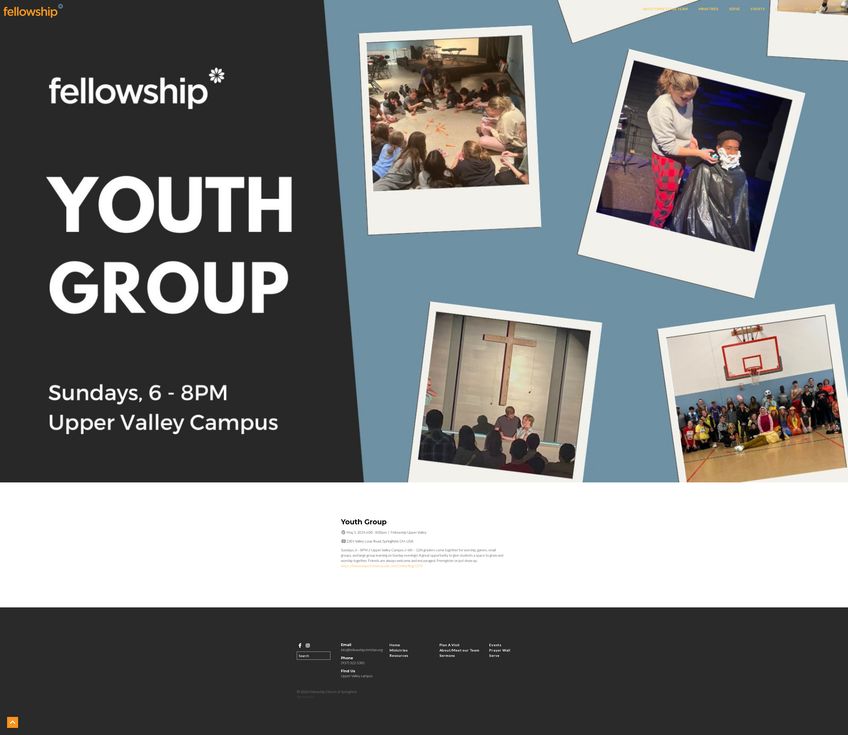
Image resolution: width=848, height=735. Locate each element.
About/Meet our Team (665, 9)
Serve (734, 9)
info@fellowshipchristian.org (362, 650)
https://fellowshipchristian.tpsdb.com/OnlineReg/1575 (382, 566)
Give (840, 9)
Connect (784, 9)
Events (758, 9)
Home (395, 645)
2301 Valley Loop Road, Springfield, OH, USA (379, 541)
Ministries (708, 9)
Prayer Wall (499, 650)
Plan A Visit (449, 645)
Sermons (447, 655)
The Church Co (305, 697)
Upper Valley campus (357, 676)
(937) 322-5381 (353, 663)
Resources (815, 9)
